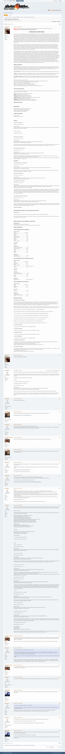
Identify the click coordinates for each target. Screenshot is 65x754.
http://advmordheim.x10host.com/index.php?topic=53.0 (23, 415)
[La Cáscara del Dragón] (5, 38)
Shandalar (8, 690)
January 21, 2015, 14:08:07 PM (18, 488)
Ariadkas (7, 370)
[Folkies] (5, 498)
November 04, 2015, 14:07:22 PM (18, 717)
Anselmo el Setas (9, 437)
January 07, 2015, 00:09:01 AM (18, 424)
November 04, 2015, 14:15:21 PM (18, 730)
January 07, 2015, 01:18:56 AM (18, 462)
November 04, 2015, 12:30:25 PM (18, 635)
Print (60, 24)
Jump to (47, 747)
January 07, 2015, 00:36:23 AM (18, 449)
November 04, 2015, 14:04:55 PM (18, 703)
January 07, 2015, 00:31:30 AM (18, 437)
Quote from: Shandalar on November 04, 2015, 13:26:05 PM (23, 705)
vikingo (7, 488)
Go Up (5, 743)
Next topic (59, 21)
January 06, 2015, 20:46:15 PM (18, 398)
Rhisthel (7, 27)
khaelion (7, 411)
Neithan (7, 677)
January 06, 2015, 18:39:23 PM (18, 370)
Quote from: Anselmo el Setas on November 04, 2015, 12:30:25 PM (24, 649)
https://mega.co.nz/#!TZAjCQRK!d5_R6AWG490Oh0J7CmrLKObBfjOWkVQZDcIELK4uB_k (27, 481)
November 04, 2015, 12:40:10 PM (18, 647)
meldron (7, 398)
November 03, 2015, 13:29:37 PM (18, 505)
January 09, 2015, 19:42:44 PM (18, 475)
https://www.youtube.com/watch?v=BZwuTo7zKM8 (22, 469)
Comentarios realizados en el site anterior (20, 356)
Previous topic (54, 21)
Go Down (5, 24)
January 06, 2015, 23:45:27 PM (18, 411)
